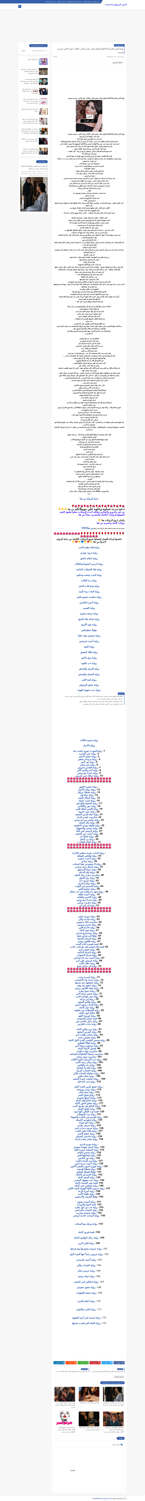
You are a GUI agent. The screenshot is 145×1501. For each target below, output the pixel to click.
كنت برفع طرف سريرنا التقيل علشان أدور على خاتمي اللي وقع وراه (102, 704)
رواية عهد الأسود (89, 624)
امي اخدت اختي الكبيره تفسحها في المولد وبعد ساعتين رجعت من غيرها (34, 167)
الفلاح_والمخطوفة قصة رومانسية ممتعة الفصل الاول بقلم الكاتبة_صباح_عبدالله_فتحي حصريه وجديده (93, 696)
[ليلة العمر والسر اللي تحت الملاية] (89, 1394)
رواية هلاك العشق (89, 652)
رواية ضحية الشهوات (86, 1292)
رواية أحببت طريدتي (86, 1259)
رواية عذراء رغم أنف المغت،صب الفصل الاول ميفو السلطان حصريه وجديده (65, 1405)
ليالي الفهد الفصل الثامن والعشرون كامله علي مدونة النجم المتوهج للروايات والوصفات (29, 81)
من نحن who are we (51, 2)
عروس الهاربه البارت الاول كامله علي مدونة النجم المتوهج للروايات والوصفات (29, 71)
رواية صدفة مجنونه (89, 613)
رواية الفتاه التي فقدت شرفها (86, 1323)
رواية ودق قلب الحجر (89, 585)
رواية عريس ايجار (86, 1270)
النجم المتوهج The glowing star (111, 4)
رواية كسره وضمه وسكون (89, 574)
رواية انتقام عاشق (89, 558)
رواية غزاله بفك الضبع (89, 619)
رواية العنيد (89, 646)
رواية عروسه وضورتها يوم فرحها (86, 1248)
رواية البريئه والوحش (89, 668)
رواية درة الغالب (89, 580)
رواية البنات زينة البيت (89, 591)
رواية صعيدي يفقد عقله (89, 635)
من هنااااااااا (87, 528)
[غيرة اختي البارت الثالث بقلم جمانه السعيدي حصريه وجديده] (89, 1419)
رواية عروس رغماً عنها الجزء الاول (86, 1254)
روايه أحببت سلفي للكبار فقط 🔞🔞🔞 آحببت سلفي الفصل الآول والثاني (30, 91)
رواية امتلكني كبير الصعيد (86, 1281)
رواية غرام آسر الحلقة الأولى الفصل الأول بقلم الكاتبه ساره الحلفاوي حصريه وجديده (66, 1430)
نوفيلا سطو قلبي (89, 630)
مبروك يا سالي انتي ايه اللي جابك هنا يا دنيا (110, 699)
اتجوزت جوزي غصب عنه (85, 750)
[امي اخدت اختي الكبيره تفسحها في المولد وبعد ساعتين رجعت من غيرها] (113, 1394)
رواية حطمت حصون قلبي (89, 596)
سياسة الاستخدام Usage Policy (74, 2)
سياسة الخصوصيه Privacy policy (91, 2)
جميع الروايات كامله (32, 59)
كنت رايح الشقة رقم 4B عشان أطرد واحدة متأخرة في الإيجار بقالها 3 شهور (100, 701)
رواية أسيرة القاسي (89, 602)
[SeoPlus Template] (125, 1498)
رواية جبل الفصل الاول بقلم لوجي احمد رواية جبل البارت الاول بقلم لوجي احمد (30, 101)
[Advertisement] (72, 27)
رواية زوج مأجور (89, 657)
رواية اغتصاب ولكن (86, 1265)
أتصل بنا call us (61, 2)
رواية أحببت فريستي (89, 641)
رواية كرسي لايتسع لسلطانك (89, 563)
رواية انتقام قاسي (86, 1301)
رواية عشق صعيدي (86, 1287)
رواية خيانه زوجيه (86, 1276)
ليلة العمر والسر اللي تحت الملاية (89, 1403)
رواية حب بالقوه (89, 663)
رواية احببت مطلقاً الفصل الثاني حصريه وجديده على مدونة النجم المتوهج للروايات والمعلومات (29, 131)
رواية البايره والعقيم (86, 1309)
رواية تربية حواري (89, 552)
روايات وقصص (119, 45)
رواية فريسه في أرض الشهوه (86, 1317)
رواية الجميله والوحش (89, 674)
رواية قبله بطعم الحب (89, 547)
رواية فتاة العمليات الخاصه (89, 569)
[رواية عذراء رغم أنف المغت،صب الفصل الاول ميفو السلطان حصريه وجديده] (64, 1394)
